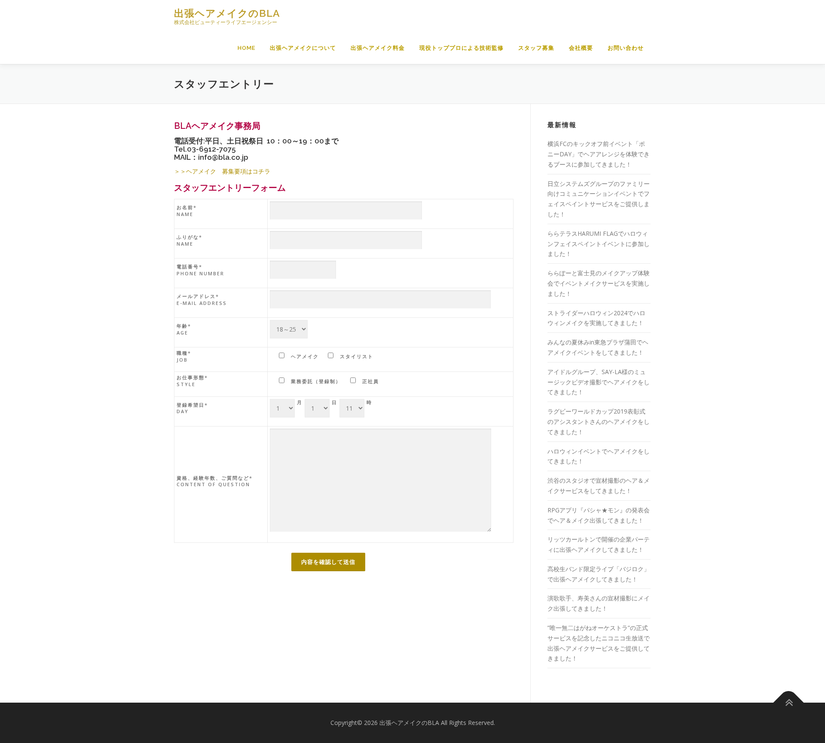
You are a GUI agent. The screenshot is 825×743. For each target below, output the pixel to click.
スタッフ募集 (536, 48)
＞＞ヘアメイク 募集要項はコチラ (222, 171)
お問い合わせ (626, 48)
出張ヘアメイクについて (303, 48)
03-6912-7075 (211, 149)
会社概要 (581, 48)
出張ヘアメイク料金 (378, 48)
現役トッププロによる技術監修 (461, 48)
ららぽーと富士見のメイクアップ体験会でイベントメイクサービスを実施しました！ (598, 283)
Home (246, 48)
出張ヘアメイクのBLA (227, 13)
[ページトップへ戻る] (788, 703)
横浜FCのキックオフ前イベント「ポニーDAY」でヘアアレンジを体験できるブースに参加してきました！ (598, 154)
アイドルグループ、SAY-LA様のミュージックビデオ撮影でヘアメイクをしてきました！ (598, 382)
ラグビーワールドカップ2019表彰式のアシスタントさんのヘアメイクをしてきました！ (598, 421)
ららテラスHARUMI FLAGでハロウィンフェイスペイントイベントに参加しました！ (598, 243)
